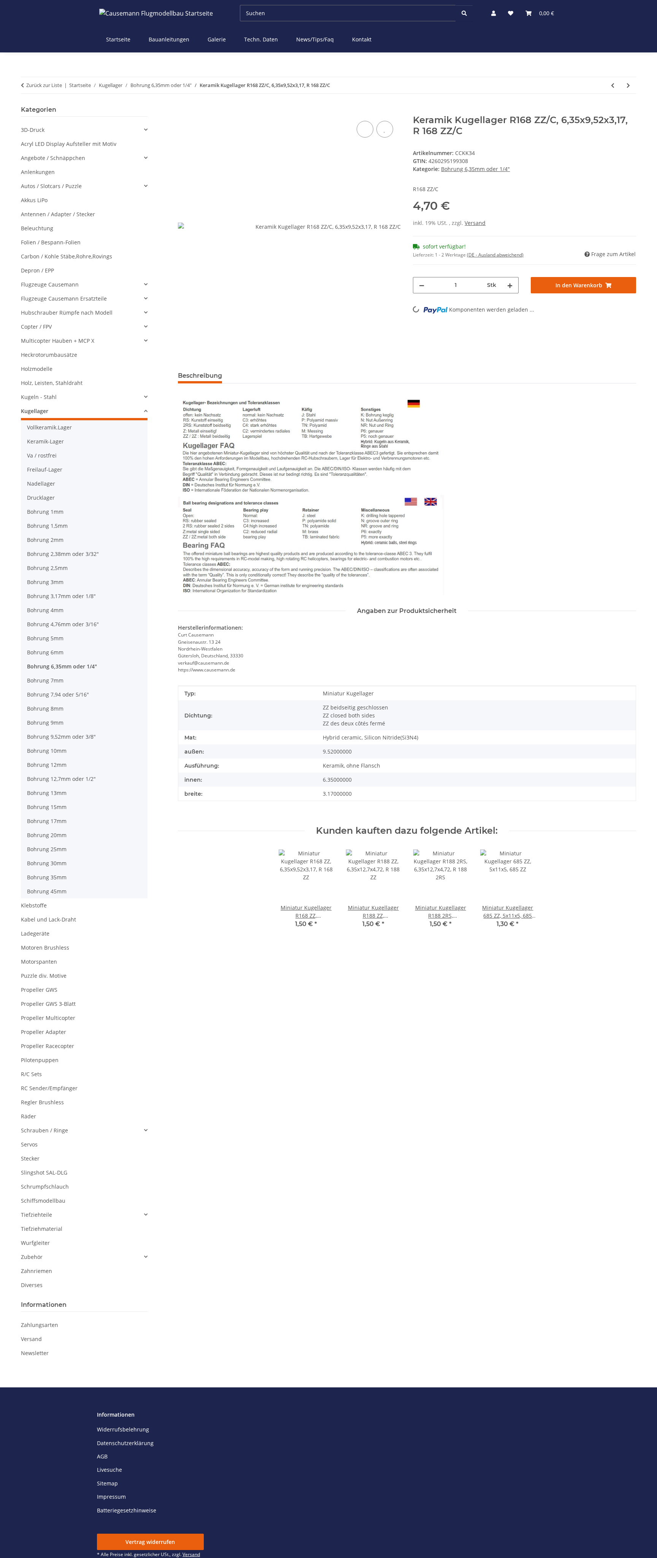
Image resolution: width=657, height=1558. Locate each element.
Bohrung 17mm (47, 821)
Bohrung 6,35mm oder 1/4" (475, 169)
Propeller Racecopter (47, 1046)
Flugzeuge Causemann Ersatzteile (64, 298)
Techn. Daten (261, 39)
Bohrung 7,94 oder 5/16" (58, 694)
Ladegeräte (35, 933)
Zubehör (32, 1256)
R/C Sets (31, 1074)
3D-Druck (32, 129)
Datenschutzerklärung (125, 1443)
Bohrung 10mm (47, 750)
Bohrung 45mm (47, 891)
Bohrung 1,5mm (47, 525)
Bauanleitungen (169, 39)
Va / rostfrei (42, 455)
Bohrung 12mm (47, 764)
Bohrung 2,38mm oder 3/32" (63, 553)
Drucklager (41, 497)
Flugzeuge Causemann (50, 284)
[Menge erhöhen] (509, 285)
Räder (28, 1116)
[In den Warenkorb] (184, 110)
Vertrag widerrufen (150, 1541)
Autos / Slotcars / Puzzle (51, 186)
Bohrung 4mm (45, 610)
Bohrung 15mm (47, 807)
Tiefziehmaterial (41, 1228)
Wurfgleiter (35, 1242)
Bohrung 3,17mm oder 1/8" (61, 596)
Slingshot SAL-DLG (44, 1172)
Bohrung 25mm (47, 849)
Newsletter (35, 1353)
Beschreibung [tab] (200, 375)
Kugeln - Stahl (39, 397)
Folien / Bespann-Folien (51, 242)
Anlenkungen (38, 172)
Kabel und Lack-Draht (48, 919)
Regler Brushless (42, 1102)
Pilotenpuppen (40, 1060)
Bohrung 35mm (47, 877)
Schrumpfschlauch (45, 1186)
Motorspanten (39, 961)
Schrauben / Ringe (44, 1130)
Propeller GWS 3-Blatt (48, 1003)
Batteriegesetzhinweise (126, 1510)
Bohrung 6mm (45, 652)
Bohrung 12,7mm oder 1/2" (61, 778)
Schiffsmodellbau (43, 1200)
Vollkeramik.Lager (49, 427)
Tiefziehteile (36, 1214)
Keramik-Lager (45, 441)
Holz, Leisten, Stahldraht (52, 382)
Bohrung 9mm (45, 722)
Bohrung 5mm (45, 638)
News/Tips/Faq (315, 39)
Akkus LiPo (34, 200)
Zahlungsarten (39, 1324)
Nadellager (41, 483)
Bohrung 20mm (47, 835)
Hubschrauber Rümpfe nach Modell (67, 312)
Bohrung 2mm (45, 539)
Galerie (217, 39)
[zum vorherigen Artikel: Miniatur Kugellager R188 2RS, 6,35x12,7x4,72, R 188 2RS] (612, 85)
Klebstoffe (34, 905)
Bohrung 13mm (47, 792)
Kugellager (34, 411)
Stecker (30, 1158)
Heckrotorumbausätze (49, 354)
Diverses (32, 1285)
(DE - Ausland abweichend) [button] (495, 255)
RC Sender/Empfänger (49, 1088)
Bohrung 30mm (47, 863)
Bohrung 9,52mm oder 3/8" (61, 736)
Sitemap (107, 1483)
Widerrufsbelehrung (123, 1429)
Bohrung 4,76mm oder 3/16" (63, 624)
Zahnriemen (36, 1271)
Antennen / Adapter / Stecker (58, 214)
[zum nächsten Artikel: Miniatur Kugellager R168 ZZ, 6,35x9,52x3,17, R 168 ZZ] (628, 85)
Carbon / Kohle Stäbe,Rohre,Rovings (66, 256)
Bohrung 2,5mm (47, 568)
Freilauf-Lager (44, 469)
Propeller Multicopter (48, 1017)
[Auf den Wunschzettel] (384, 129)
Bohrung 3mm (45, 582)
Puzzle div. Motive (44, 975)
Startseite (118, 39)
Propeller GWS (39, 989)
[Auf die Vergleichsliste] (365, 129)
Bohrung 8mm (45, 708)
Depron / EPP (37, 270)
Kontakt (361, 39)
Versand (475, 222)
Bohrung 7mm (45, 680)
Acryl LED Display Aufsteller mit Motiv (68, 143)
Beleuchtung (37, 228)
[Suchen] (464, 13)
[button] (493, 13)
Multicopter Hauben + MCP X (57, 340)
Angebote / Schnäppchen (53, 158)
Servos (29, 1144)
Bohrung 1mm (45, 511)
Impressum (111, 1496)
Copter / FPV (36, 326)
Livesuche (109, 1469)
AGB (102, 1456)
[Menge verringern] (421, 285)
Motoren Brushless (45, 947)
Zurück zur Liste (44, 85)
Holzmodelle (36, 368)
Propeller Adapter (43, 1032)
